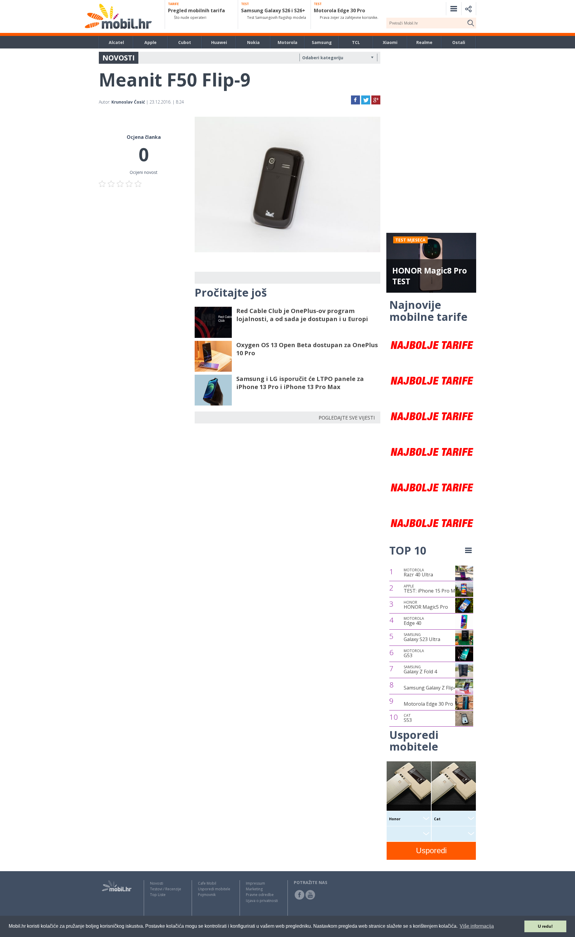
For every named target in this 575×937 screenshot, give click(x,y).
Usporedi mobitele (214, 889)
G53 (414, 653)
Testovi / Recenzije (165, 889)
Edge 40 (414, 621)
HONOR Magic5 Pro (426, 605)
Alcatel (116, 42)
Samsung (322, 42)
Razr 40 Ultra (418, 572)
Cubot (184, 42)
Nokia (253, 42)
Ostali (458, 42)
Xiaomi (390, 42)
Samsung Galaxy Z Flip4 (430, 687)
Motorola (287, 42)
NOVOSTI (118, 58)
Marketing (254, 889)
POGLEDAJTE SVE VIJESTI (347, 417)
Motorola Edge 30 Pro (428, 704)
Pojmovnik (207, 894)
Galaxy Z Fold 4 (420, 669)
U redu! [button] (545, 926)
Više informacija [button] (477, 926)
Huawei (219, 42)
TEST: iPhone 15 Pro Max (432, 589)
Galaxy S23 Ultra (422, 637)
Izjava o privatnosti (262, 900)
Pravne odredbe (260, 894)
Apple (150, 42)
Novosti (156, 883)
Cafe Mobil (207, 883)
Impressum (255, 883)
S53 (408, 718)
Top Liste (158, 894)
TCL (356, 42)
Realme (424, 42)
